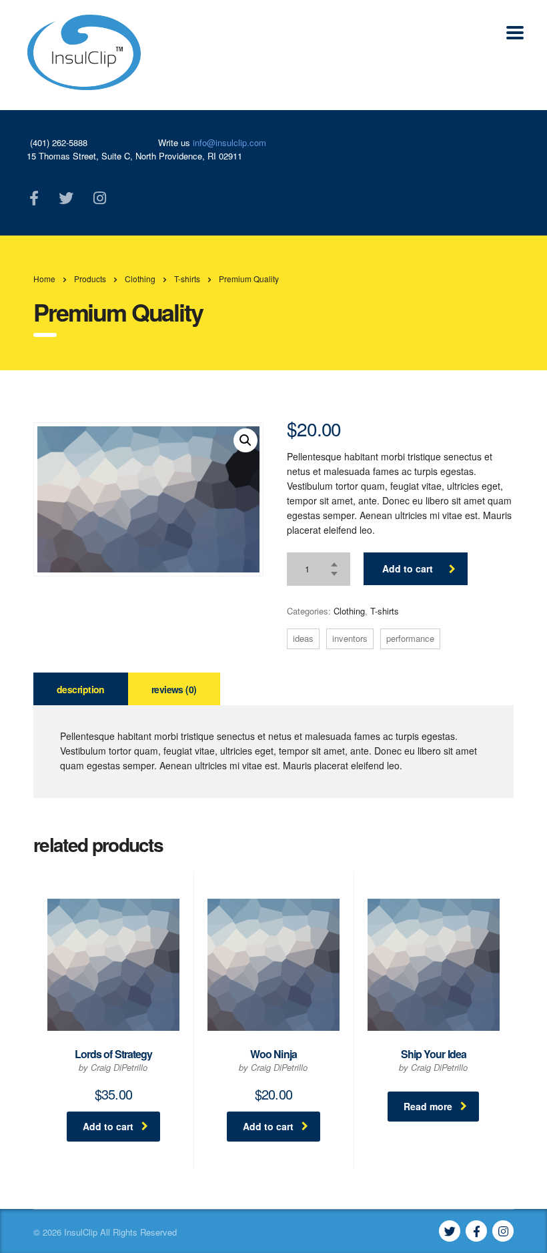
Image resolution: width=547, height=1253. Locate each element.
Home (44, 278)
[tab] (80, 689)
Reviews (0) (174, 689)
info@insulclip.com (229, 142)
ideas (303, 638)
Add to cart (407, 568)
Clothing (349, 610)
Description (81, 689)
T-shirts (384, 610)
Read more (428, 1106)
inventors (350, 638)
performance (410, 638)
